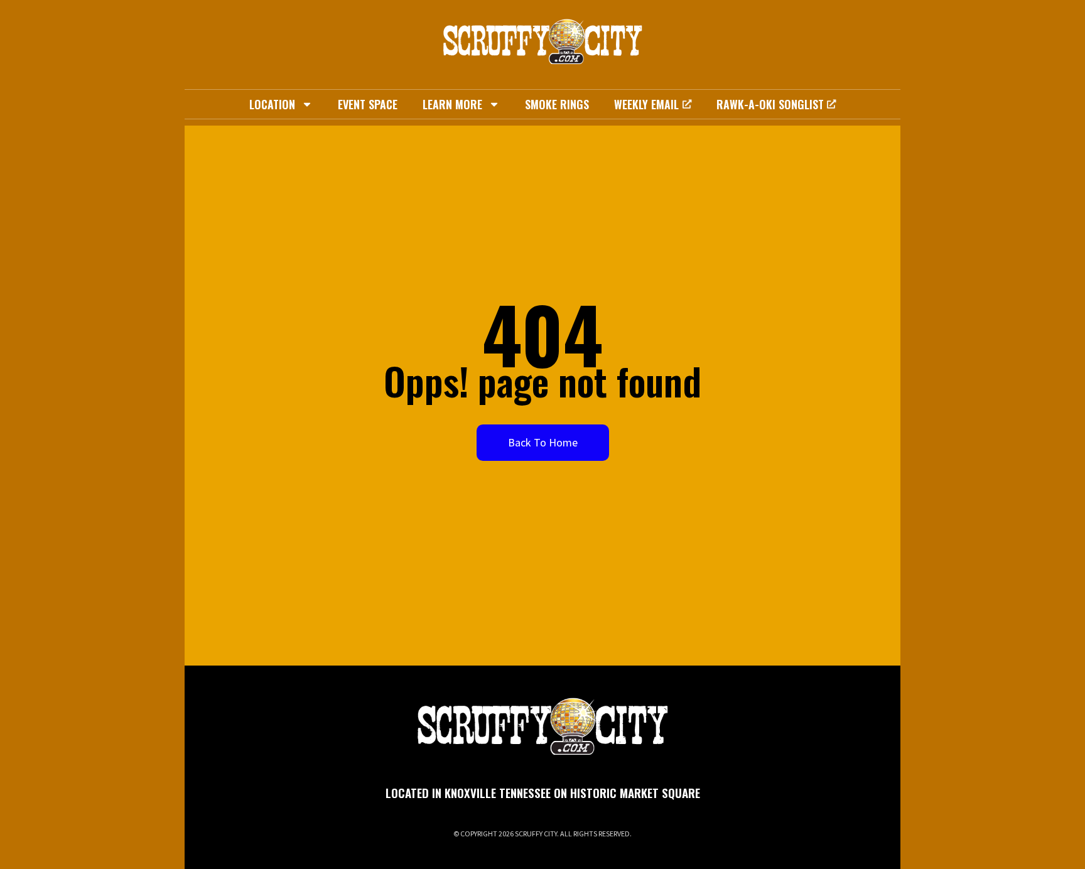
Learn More (452, 104)
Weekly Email (646, 104)
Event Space (367, 104)
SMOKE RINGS (557, 104)
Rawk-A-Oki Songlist (770, 104)
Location (272, 104)
